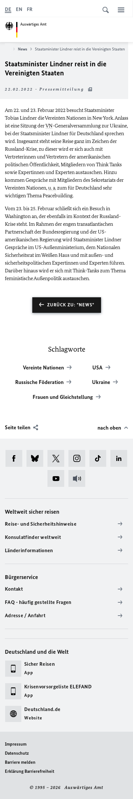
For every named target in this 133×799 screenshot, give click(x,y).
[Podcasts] (78, 478)
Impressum (15, 744)
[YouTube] (57, 478)
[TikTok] (99, 458)
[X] (57, 458)
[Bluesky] (36, 458)
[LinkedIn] (120, 458)
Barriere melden (20, 762)
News (22, 49)
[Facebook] (15, 458)
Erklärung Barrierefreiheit (29, 771)
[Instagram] (78, 458)
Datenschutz (17, 753)
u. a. (52, 188)
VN (49, 126)
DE (8, 9)
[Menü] (121, 10)
